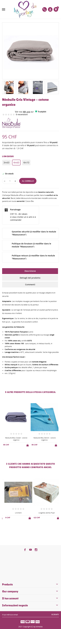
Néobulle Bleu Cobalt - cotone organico (16, 439)
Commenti (30, 284)
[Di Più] (18, 452)
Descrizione (30, 271)
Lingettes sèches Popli (44, 513)
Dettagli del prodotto (30, 277)
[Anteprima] (14, 452)
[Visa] (23, 621)
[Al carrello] (28, 444)
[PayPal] (32, 621)
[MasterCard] (28, 621)
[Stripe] (37, 621)
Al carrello (28, 181)
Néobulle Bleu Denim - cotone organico (44, 439)
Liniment (16, 513)
